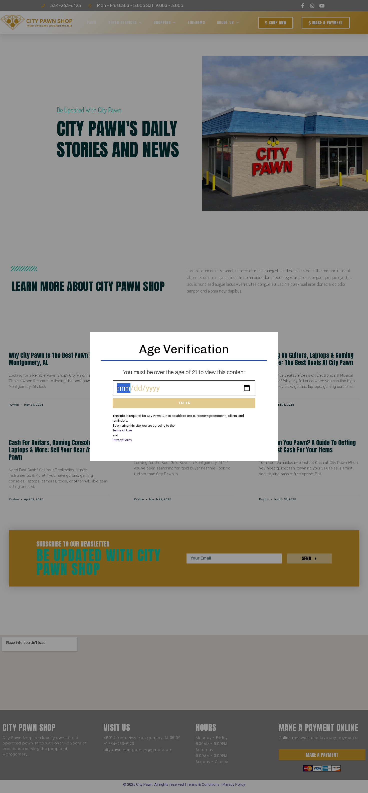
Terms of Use (122, 430)
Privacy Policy (122, 440)
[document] (184, 396)
